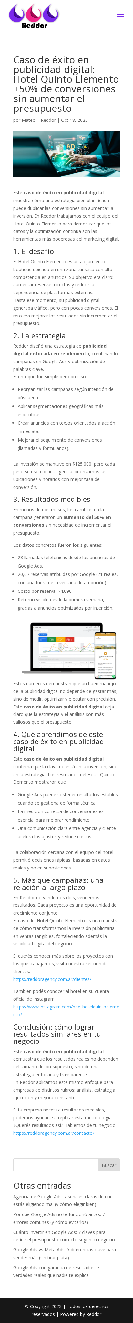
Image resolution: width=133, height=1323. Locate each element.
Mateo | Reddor (39, 120)
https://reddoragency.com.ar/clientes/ (52, 979)
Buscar (109, 1165)
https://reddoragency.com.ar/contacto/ (53, 1133)
